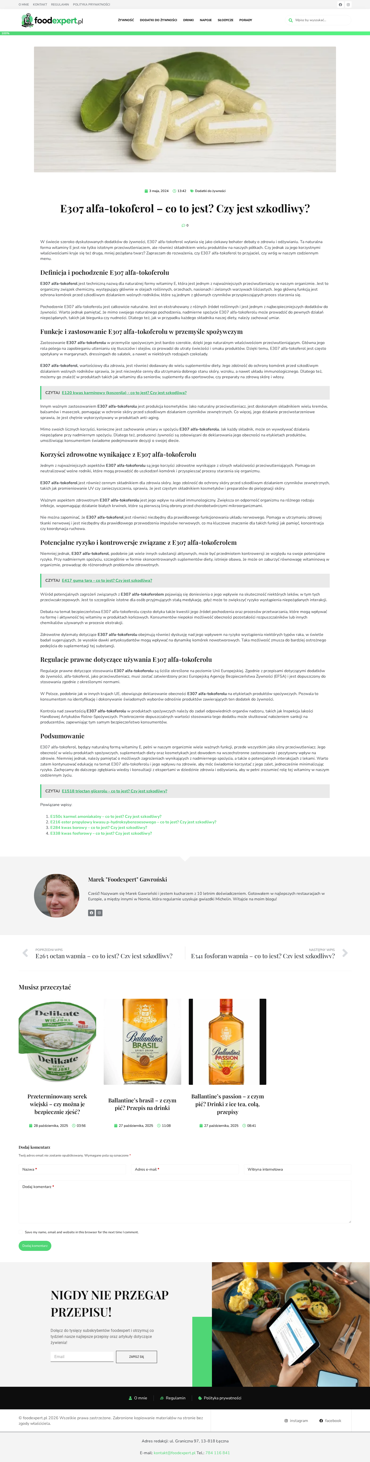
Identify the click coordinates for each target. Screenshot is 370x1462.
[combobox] (318, 20)
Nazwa (29, 1169)
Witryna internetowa (265, 1169)
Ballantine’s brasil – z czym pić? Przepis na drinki (142, 1104)
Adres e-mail (147, 1169)
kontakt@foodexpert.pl (175, 1453)
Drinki (188, 20)
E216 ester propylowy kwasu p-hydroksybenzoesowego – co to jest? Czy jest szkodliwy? (133, 822)
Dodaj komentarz (38, 1186)
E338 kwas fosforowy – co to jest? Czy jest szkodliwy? (101, 833)
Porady (245, 20)
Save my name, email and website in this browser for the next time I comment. (82, 1232)
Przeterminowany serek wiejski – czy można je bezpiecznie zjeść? (57, 1103)
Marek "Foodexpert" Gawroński (128, 879)
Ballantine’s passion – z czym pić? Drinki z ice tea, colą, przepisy (227, 1103)
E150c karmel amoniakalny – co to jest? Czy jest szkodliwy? (105, 816)
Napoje (206, 20)
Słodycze (225, 20)
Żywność (126, 20)
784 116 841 (217, 1453)
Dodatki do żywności (158, 20)
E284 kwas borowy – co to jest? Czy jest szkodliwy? (98, 827)
